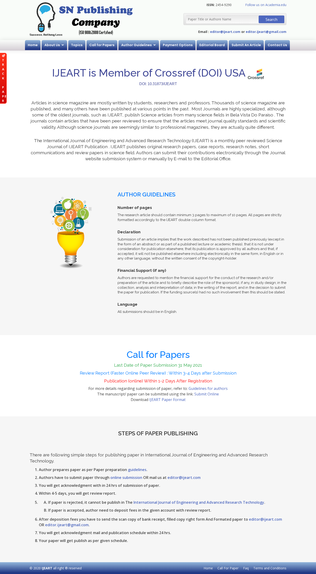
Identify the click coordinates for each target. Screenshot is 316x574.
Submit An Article (246, 45)
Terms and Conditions (269, 568)
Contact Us (277, 45)
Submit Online (206, 394)
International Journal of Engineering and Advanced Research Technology (198, 502)
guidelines (137, 469)
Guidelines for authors (208, 388)
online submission (126, 477)
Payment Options (178, 45)
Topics (77, 45)
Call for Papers (102, 45)
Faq (246, 568)
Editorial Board (212, 45)
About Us (52, 45)
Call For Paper (228, 568)
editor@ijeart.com (225, 31)
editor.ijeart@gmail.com (266, 31)
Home (33, 45)
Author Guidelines (136, 45)
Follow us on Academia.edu (265, 5)
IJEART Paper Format (167, 399)
